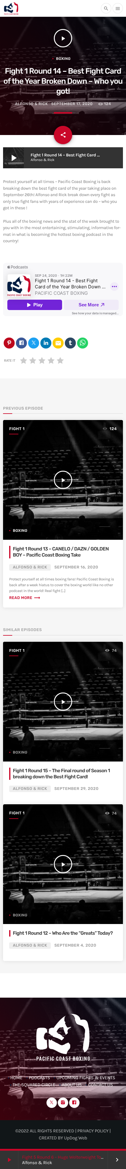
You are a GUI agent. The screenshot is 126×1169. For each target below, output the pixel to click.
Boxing (63, 59)
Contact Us (100, 1084)
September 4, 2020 (75, 945)
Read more (25, 598)
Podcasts (39, 1077)
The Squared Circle (34, 1084)
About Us (72, 1084)
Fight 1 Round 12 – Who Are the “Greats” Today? (63, 933)
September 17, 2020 (72, 104)
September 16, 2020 (76, 567)
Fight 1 (16, 429)
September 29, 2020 (76, 789)
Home (16, 1077)
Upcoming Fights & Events (85, 1077)
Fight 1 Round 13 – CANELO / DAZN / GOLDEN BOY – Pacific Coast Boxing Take (61, 552)
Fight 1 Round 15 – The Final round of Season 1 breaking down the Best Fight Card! (61, 774)
